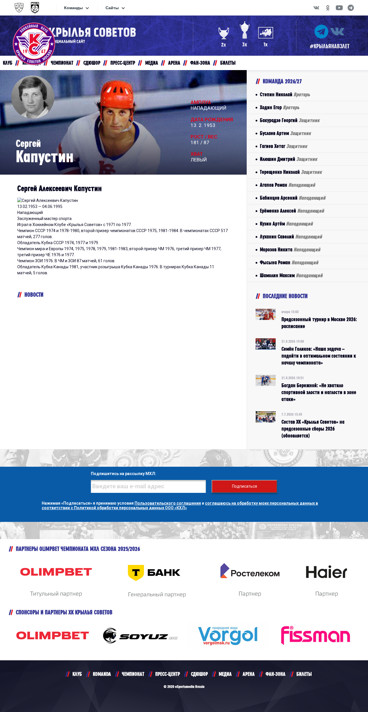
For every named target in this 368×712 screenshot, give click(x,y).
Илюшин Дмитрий (288, 159)
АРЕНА (249, 674)
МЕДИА (225, 674)
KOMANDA (102, 674)
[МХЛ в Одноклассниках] (328, 8)
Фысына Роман (289, 262)
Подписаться (244, 486)
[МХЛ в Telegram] (350, 8)
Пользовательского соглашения (168, 503)
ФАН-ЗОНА (275, 674)
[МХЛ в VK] (316, 8)
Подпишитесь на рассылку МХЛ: (123, 473)
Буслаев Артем (285, 133)
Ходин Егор (279, 107)
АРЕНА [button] (174, 62)
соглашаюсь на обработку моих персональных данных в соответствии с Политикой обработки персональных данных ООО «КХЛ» (180, 505)
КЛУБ (77, 674)
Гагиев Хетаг (283, 146)
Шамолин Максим (291, 275)
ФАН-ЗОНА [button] (200, 62)
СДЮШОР (199, 674)
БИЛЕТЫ (304, 674)
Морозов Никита (290, 249)
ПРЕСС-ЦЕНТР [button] (122, 62)
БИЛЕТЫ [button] (227, 62)
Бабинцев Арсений (292, 197)
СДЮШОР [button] (91, 62)
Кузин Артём (286, 223)
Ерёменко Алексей (292, 210)
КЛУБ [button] (7, 62)
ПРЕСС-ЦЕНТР (167, 674)
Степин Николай (285, 94)
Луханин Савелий (291, 236)
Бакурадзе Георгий (289, 120)
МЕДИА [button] (151, 62)
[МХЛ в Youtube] (339, 8)
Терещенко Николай (291, 172)
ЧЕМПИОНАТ (133, 674)
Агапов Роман (287, 185)
